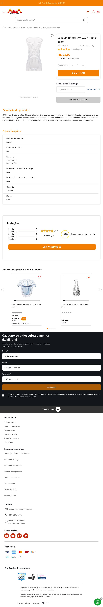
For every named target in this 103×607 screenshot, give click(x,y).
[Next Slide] (101, 3)
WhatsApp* (6, 374)
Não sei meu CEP (93, 89)
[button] (15, 300)
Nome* (5, 351)
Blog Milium (8, 442)
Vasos (23, 28)
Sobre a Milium (10, 422)
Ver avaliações (52, 247)
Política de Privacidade (56, 394)
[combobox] (51, 20)
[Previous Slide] (2, 3)
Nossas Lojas (9, 430)
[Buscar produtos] (84, 20)
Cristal (29, 28)
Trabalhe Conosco (11, 438)
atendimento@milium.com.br (20, 509)
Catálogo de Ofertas (12, 426)
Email (4, 362)
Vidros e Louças (12, 28)
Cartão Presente (10, 434)
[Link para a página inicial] (4, 28)
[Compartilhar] (93, 46)
